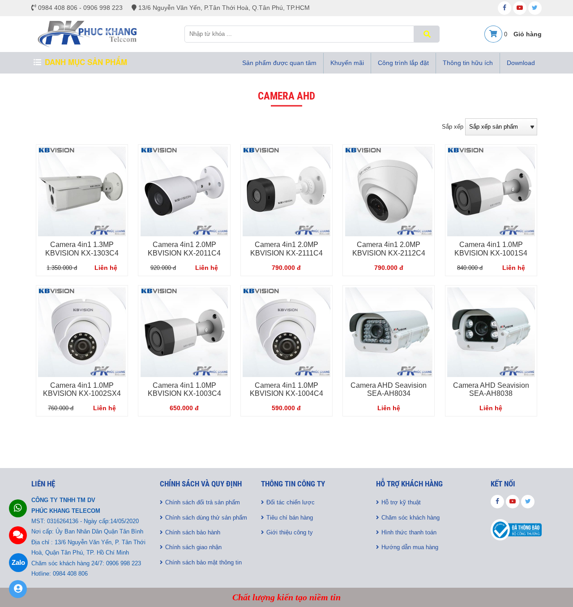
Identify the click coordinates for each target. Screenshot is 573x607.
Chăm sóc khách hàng (410, 517)
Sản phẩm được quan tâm (279, 62)
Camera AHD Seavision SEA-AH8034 (389, 390)
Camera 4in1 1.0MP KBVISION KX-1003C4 (184, 390)
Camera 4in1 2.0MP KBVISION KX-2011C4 (184, 249)
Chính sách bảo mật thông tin (203, 562)
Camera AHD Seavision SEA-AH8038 (491, 390)
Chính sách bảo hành (192, 532)
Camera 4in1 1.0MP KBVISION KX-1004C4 (286, 390)
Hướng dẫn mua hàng (409, 547)
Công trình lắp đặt (403, 62)
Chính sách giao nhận (193, 547)
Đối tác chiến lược (290, 502)
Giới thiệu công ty (289, 532)
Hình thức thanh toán (408, 532)
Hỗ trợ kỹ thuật (401, 502)
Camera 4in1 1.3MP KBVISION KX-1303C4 (82, 249)
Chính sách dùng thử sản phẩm (206, 517)
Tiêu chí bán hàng (289, 517)
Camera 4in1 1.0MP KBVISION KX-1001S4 (490, 249)
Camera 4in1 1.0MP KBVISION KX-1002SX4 (82, 390)
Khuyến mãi (347, 62)
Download (521, 62)
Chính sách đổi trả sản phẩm (202, 502)
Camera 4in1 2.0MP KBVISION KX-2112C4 (388, 249)
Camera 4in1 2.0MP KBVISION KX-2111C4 (286, 249)
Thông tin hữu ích (468, 62)
